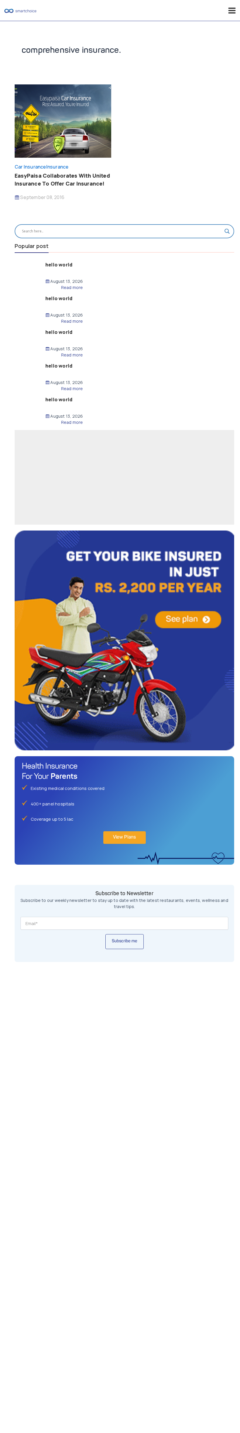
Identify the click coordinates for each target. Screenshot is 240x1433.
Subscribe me (124, 941)
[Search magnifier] (227, 231)
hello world (58, 264)
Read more (72, 287)
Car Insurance (30, 167)
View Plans (124, 837)
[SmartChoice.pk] (20, 10)
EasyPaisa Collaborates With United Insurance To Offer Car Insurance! (62, 179)
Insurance (57, 167)
